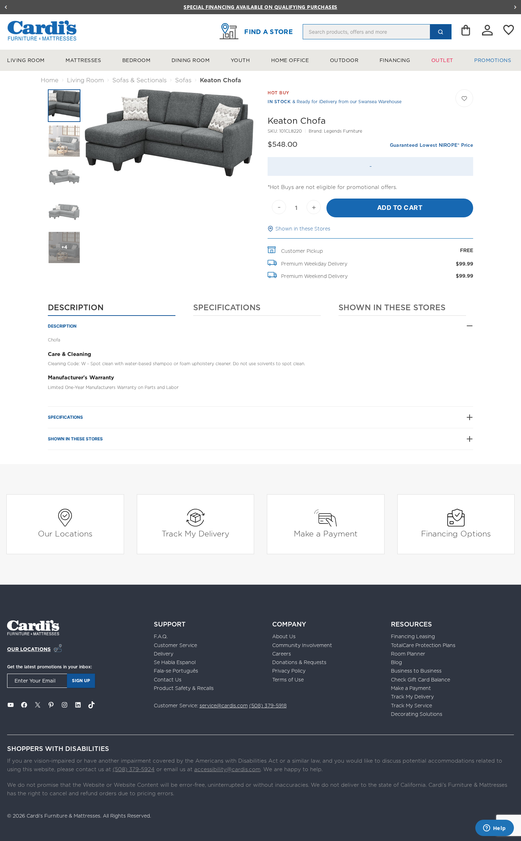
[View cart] (466, 32)
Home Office (290, 60)
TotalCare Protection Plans (423, 645)
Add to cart (400, 207)
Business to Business (416, 670)
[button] (6, 7)
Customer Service (175, 645)
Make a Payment (326, 533)
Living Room (26, 60)
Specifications (226, 307)
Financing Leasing (413, 636)
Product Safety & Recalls (184, 688)
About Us (284, 636)
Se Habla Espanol (175, 662)
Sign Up (81, 681)
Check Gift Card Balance (420, 679)
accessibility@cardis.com (227, 769)
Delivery (163, 653)
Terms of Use (288, 679)
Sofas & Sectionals (139, 80)
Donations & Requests (299, 662)
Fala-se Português (176, 670)
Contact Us (167, 679)
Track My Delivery (195, 533)
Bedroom (136, 60)
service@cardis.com (224, 705)
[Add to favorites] (464, 98)
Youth (240, 60)
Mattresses (83, 60)
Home (49, 80)
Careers (281, 653)
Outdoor (344, 60)
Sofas (183, 80)
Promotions (492, 60)
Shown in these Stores (302, 228)
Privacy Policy (289, 670)
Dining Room (191, 60)
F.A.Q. (161, 636)
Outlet (442, 60)
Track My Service (411, 705)
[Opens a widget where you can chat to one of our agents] (494, 828)
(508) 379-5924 (134, 769)
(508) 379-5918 (268, 705)
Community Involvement (302, 645)
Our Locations (65, 533)
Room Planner (408, 653)
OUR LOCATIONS (29, 649)
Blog (396, 662)
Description (75, 307)
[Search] (440, 31)
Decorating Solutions (416, 714)
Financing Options (456, 533)
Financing (395, 60)
